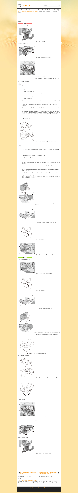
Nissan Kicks (32, 487)
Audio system (45, 487)
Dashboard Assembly (35, 11)
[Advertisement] (39, 17)
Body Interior (30, 11)
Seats (37, 487)
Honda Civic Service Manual (22, 11)
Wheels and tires (40, 487)
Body (27, 11)
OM (34, 487)
